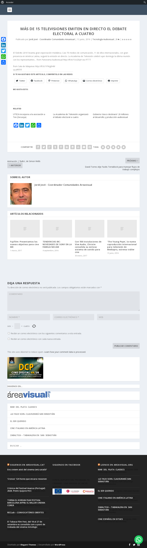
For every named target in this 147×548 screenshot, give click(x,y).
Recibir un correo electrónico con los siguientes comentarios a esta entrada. (46, 333)
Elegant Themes (28, 544)
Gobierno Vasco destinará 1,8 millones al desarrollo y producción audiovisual (111, 115)
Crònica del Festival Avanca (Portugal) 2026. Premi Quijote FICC (26, 489)
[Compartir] (3, 62)
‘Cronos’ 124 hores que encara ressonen (27, 478)
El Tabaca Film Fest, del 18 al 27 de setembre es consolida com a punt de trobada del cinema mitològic (26, 524)
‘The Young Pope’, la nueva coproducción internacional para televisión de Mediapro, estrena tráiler (122, 245)
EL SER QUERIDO (18, 421)
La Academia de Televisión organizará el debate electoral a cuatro (70, 115)
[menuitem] (2, 2)
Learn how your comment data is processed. (65, 352)
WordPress (60, 544)
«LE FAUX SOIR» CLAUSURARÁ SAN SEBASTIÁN (32, 414)
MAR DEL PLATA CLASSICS (23, 407)
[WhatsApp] (3, 56)
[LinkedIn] (3, 45)
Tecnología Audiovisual (103, 39)
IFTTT (19, 69)
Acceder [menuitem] (9, 2)
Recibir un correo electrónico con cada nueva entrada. (36, 339)
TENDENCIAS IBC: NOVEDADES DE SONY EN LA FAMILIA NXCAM (57, 244)
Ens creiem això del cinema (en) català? (27, 469)
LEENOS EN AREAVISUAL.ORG (117, 464)
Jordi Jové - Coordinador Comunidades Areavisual (52, 39)
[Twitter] (3, 51)
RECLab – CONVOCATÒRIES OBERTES (25, 512)
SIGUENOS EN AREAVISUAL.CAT (27, 464)
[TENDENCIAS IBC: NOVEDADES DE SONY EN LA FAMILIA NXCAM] (57, 229)
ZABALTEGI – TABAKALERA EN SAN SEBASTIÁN (33, 435)
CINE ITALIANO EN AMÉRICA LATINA (27, 428)
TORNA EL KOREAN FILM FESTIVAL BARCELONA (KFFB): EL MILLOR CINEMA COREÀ (26, 503)
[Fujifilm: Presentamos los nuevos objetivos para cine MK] (25, 229)
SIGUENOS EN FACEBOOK (66, 464)
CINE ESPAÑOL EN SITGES (110, 519)
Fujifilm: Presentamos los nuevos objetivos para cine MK (24, 244)
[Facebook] (3, 39)
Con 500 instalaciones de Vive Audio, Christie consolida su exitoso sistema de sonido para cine (88, 246)
